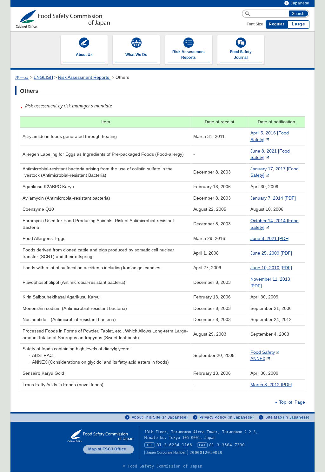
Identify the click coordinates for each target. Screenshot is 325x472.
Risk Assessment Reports (84, 77)
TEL (149, 445)
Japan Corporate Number (166, 452)
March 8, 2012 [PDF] (271, 384)
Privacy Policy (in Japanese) (227, 417)
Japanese (300, 3)
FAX (202, 445)
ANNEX (257, 358)
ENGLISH (43, 77)
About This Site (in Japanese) (160, 417)
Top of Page (292, 402)
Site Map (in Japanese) (287, 417)
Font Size (255, 24)
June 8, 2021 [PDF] (269, 238)
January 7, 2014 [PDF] (273, 198)
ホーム (22, 77)
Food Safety (262, 352)
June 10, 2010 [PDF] (271, 267)
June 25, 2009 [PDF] (271, 253)
